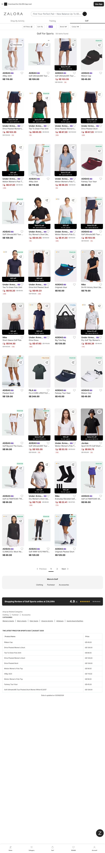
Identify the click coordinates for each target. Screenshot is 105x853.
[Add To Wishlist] (22, 73)
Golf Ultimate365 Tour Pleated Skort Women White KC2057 (25, 690)
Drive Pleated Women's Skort (14, 647)
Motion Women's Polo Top (13, 668)
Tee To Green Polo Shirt (12, 653)
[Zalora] (13, 14)
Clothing (39, 585)
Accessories (64, 585)
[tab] (17, 20)
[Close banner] (2, 4)
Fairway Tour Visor (11, 684)
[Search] (85, 14)
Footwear (51, 585)
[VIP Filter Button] (52, 27)
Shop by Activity (47, 621)
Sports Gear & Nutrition (75, 621)
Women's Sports (8, 621)
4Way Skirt (8, 674)
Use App (98, 4)
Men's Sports (22, 621)
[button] (52, 4)
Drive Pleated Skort (11, 663)
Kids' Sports (34, 621)
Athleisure (60, 621)
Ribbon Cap (8, 642)
